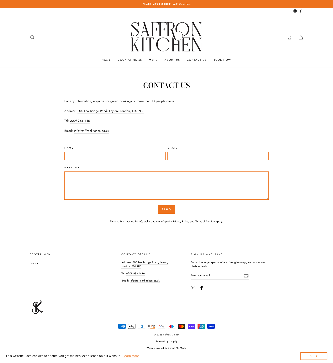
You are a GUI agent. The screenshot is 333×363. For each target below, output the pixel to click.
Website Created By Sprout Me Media (166, 348)
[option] (166, 4)
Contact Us (197, 60)
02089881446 (80, 120)
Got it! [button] (313, 356)
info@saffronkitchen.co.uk (91, 131)
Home (106, 60)
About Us (172, 60)
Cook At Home (130, 60)
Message (72, 167)
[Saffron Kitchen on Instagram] (193, 288)
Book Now (222, 60)
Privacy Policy (181, 221)
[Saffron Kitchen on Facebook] (201, 288)
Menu (153, 60)
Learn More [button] (131, 356)
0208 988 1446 (135, 273)
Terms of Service (205, 221)
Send (167, 209)
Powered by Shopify (166, 341)
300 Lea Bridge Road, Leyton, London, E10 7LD (110, 111)
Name (69, 148)
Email (172, 148)
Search (34, 263)
